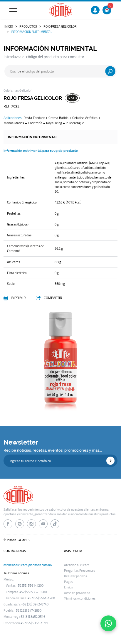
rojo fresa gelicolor (60, 26)
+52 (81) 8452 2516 (32, 617)
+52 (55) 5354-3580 (33, 592)
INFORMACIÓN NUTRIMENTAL (31, 32)
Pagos (68, 582)
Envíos (68, 587)
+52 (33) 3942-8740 (34, 604)
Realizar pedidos (75, 576)
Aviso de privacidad (77, 593)
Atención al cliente (77, 565)
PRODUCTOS (28, 26)
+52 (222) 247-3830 (27, 610)
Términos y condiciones (79, 598)
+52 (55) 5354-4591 (34, 623)
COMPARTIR (53, 297)
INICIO (8, 26)
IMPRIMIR (18, 297)
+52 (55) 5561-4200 (29, 585)
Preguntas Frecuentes (79, 570)
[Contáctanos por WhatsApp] (108, 623)
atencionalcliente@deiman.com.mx (28, 565)
